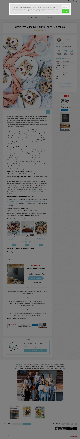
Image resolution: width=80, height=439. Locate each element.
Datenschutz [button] (50, 10)
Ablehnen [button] (65, 7)
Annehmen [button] (65, 11)
